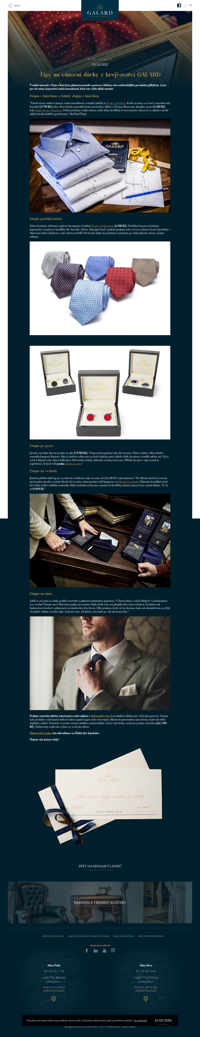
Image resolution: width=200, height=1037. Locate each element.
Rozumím (163, 1020)
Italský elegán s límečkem (48, 110)
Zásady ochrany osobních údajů (88, 936)
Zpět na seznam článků (100, 866)
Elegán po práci (73, 463)
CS (185, 5)
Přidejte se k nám (53, 936)
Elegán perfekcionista (102, 226)
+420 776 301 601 (54, 977)
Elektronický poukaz (41, 733)
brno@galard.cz (146, 981)
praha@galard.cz (54, 981)
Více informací (140, 1020)
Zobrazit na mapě (54, 990)
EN (190, 5)
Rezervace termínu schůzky (100, 902)
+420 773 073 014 (146, 977)
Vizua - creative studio (124, 1026)
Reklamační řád (123, 936)
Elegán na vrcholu (128, 481)
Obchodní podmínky (151, 936)
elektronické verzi (100, 716)
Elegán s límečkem (116, 103)
